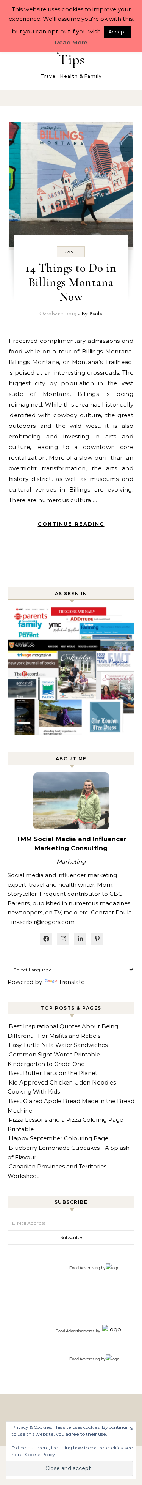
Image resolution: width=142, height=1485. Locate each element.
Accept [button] (117, 31)
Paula (95, 313)
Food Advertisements (75, 1331)
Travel (71, 251)
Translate (71, 981)
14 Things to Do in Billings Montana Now (70, 282)
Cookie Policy (40, 1454)
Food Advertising (84, 1268)
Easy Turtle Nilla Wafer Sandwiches (58, 1044)
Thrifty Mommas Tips (71, 52)
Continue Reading (71, 524)
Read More (71, 42)
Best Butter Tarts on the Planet (53, 1073)
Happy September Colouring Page (58, 1138)
